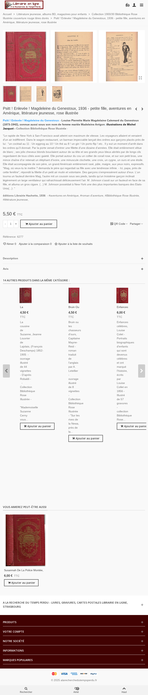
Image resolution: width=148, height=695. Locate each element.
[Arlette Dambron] (24, 5)
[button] (6, 371)
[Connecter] (134, 5)
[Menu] (141, 5)
